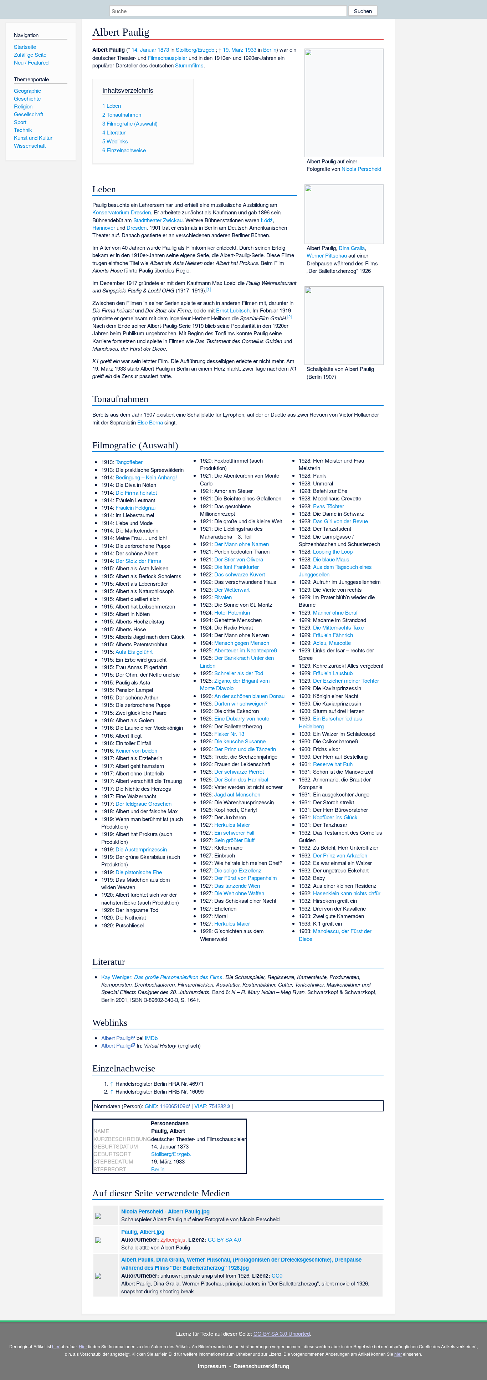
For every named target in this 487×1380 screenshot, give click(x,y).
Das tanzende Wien (237, 885)
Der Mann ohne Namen (241, 544)
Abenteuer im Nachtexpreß (245, 650)
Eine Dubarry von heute (241, 718)
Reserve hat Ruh (333, 764)
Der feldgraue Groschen (143, 803)
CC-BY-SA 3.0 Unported (281, 1333)
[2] (289, 316)
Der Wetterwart (232, 589)
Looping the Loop (333, 551)
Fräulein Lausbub (333, 673)
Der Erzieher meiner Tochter (346, 680)
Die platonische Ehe (139, 872)
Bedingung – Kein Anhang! (146, 477)
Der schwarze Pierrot (239, 771)
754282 (217, 1106)
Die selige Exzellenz (237, 870)
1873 (163, 49)
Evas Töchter (328, 506)
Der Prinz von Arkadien (340, 855)
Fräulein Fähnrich (333, 634)
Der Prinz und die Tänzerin (245, 749)
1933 (250, 49)
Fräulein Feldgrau (135, 507)
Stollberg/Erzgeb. (196, 49)
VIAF (200, 1106)
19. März (233, 49)
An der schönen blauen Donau (249, 695)
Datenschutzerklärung (261, 1366)
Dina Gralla (352, 247)
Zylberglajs (172, 1239)
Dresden (137, 227)
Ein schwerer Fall (234, 832)
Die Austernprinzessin (141, 849)
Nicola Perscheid (361, 168)
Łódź (267, 220)
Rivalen (223, 597)
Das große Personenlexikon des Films (178, 977)
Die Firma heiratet (136, 492)
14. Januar (144, 49)
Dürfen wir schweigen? (240, 703)
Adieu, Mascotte (332, 642)
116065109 (172, 1106)
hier (56, 1346)
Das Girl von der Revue (340, 521)
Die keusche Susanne (240, 741)
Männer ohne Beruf (335, 612)
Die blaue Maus (331, 559)
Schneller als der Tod (238, 673)
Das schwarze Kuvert (239, 574)
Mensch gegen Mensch (241, 642)
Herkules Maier (232, 824)
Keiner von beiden (136, 750)
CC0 (277, 1275)
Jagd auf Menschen (237, 794)
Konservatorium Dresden (121, 212)
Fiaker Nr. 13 (229, 733)
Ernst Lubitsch (233, 310)
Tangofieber (129, 461)
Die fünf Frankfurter (236, 566)
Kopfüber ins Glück (335, 817)
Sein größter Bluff (234, 840)
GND (151, 1106)
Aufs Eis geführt (134, 651)
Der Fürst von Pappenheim (245, 877)
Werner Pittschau (327, 255)
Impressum (212, 1366)
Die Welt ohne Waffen (239, 893)
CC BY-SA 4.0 (224, 1239)
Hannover (103, 227)
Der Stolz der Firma (138, 560)
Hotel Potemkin (232, 612)
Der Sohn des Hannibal (241, 779)
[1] (208, 289)
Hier (83, 1346)
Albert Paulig (115, 1038)
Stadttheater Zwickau (158, 220)
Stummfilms (189, 65)
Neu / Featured (31, 62)
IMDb (151, 1038)
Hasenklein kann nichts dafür (346, 893)
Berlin (269, 49)
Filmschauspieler (167, 57)
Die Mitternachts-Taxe (338, 627)
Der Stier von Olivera (238, 559)
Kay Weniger (116, 977)
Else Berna (150, 422)
